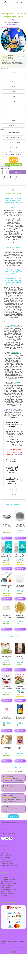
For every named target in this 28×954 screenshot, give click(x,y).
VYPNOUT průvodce (21, 56)
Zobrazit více (13, 816)
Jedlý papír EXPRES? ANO (8, 879)
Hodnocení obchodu (13, 767)
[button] (7, 68)
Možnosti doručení (5, 166)
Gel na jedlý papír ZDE (7, 885)
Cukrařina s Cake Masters (8, 893)
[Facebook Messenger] (11, 838)
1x (13, 20)
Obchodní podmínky (6, 861)
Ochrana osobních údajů (7, 863)
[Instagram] (7, 838)
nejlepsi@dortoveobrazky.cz (8, 833)
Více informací (23, 950)
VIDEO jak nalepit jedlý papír (8, 883)
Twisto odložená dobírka (7, 855)
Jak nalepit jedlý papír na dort (9, 889)
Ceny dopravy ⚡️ (5, 852)
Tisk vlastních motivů (6, 881)
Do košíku (18, 172)
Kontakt (3, 850)
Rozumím (14, 952)
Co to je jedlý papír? (6, 891)
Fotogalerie (4, 895)
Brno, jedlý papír (5, 887)
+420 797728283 (5, 835)
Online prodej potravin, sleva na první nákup (13, 822)
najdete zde (18, 454)
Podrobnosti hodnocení (13, 24)
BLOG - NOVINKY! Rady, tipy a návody (11, 857)
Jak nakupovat (5, 859)
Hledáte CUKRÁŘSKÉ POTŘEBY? (9, 865)
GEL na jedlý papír (6, 854)
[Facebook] (3, 838)
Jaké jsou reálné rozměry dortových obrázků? (12, 424)
